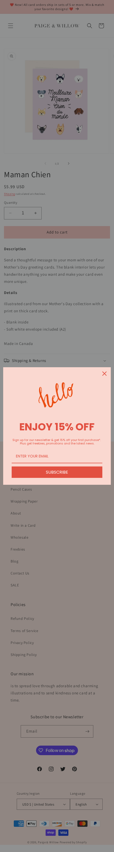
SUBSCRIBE (57, 472)
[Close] (104, 373)
